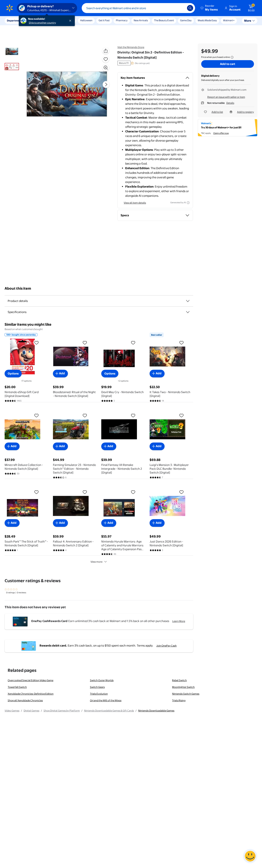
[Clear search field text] (181, 8)
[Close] (71, 20)
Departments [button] (15, 20)
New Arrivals (141, 20)
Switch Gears (97, 686)
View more (96, 561)
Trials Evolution (99, 693)
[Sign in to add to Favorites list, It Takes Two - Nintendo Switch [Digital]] (181, 342)
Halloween (86, 20)
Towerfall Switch (17, 686)
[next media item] (106, 84)
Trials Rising (178, 700)
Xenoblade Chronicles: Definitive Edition (31, 693)
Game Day (186, 20)
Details (230, 102)
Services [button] (38, 20)
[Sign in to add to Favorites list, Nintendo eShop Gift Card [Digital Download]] (36, 342)
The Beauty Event (164, 20)
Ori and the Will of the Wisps (105, 700)
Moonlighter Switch (183, 686)
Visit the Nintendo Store (130, 47)
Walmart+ (229, 20)
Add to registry (245, 111)
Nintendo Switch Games (185, 693)
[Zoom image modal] (105, 67)
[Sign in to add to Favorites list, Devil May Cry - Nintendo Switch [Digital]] (133, 342)
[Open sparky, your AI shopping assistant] (250, 856)
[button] (209, 8)
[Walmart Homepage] (10, 8)
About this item (18, 288)
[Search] (190, 8)
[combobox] (138, 8)
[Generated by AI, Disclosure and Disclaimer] (188, 203)
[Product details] (187, 301)
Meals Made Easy (207, 20)
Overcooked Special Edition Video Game (30, 680)
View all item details (135, 202)
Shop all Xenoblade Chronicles (25, 700)
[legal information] (232, 57)
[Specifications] (187, 312)
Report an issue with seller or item (226, 96)
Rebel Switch (179, 680)
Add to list (217, 111)
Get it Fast (104, 20)
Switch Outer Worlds (102, 680)
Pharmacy (122, 20)
